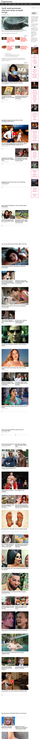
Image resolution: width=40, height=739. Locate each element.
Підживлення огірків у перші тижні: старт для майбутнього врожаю (34, 34)
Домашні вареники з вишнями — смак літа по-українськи (34, 29)
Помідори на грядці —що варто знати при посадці (34, 25)
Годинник (6, 2)
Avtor (8, 14)
